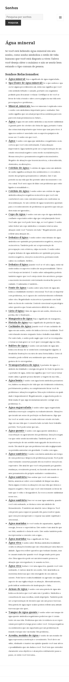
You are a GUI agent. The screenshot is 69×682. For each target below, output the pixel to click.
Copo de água (17, 214)
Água (12, 121)
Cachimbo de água (20, 326)
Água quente (17, 430)
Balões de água (18, 345)
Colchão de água (19, 167)
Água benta (16, 380)
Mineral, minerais (20, 106)
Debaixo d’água (18, 237)
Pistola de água (18, 322)
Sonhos (11, 7)
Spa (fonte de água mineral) (26, 82)
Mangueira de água (21, 318)
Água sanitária (18, 453)
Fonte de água (17, 287)
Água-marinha (18, 523)
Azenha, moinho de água (24, 635)
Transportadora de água (24, 364)
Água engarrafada (20, 407)
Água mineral (17, 79)
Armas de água (18, 589)
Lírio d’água (16, 310)
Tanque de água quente (23, 612)
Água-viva (15, 542)
